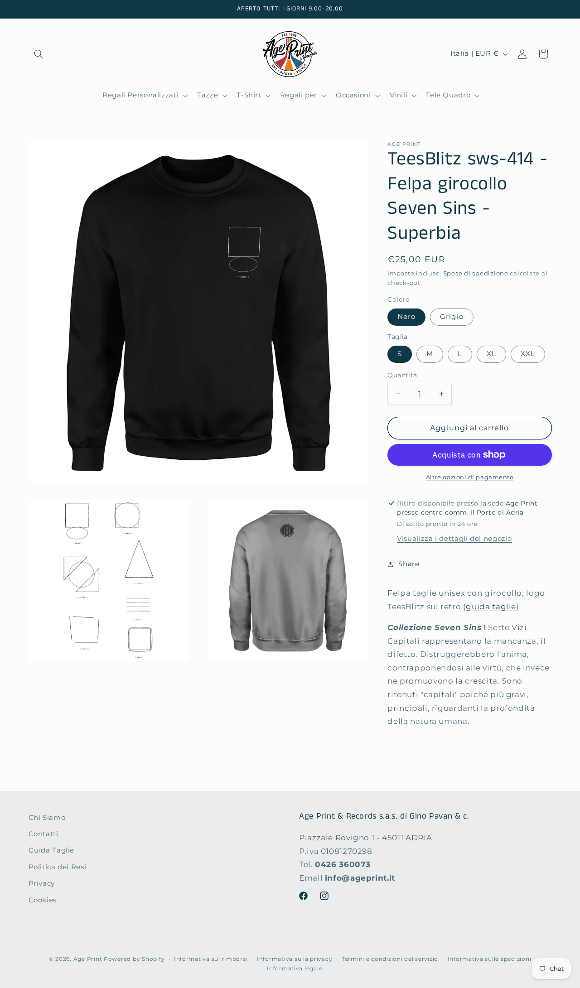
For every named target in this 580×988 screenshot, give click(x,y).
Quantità (402, 375)
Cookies (43, 900)
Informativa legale (294, 968)
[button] (39, 53)
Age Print (87, 959)
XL (491, 354)
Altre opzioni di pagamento (470, 477)
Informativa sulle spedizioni (490, 959)
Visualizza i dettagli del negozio (454, 539)
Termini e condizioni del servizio (390, 959)
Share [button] (408, 564)
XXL (528, 354)
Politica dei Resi (58, 867)
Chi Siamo (47, 818)
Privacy (42, 884)
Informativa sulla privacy (294, 959)
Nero (406, 317)
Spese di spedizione (475, 273)
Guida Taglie (52, 851)
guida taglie (491, 606)
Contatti (43, 834)
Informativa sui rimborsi (211, 959)
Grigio (451, 317)
